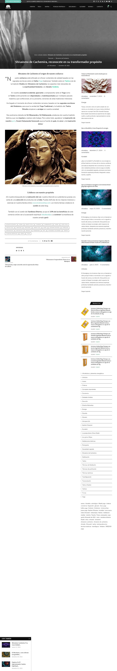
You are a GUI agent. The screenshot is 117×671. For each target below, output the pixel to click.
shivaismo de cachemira (100, 522)
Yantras (84, 489)
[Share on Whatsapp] (49, 241)
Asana (84, 381)
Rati (44, 230)
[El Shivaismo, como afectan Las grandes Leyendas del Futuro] (6, 654)
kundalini (65, 227)
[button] (23, 1)
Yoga (39, 6)
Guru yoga (64, 224)
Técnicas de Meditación (89, 465)
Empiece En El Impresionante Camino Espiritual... (19, 664)
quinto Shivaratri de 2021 (88, 517)
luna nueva (108, 510)
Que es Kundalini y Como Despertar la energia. (94, 128)
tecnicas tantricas (11, 233)
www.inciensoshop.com (41, 203)
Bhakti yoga (29, 224)
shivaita (83, 524)
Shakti (83, 519)
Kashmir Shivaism (55, 227)
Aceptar (68, 668)
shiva (86, 519)
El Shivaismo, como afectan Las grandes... (20, 653)
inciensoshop (104, 508)
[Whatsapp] (111, 1)
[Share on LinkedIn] (46, 241)
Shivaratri (89, 524)
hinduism (18, 227)
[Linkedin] (102, 1)
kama (44, 227)
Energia (83, 102)
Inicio (35, 55)
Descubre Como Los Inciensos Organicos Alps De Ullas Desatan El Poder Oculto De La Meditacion (95, 241)
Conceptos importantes (89, 389)
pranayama (36, 230)
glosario (97, 506)
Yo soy (84, 493)
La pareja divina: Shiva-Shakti (90, 433)
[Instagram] (100, 1)
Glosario (82, 6)
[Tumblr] (104, 1)
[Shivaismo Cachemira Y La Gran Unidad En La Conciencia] (6, 645)
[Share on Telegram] (51, 241)
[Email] (109, 1)
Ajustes (90, 668)
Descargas (72, 6)
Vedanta (102, 526)
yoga (28, 233)
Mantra (100, 513)
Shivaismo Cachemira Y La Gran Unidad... (20, 644)
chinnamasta (48, 224)
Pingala (28, 230)
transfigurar (95, 526)
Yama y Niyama (86, 485)
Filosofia (84, 413)
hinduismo (28, 227)
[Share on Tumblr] (48, 241)
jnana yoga (37, 227)
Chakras (84, 385)
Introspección (86, 421)
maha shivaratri (85, 513)
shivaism (91, 519)
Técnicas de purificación (89, 469)
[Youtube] (106, 1)
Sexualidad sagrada (88, 449)
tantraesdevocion (102, 524)
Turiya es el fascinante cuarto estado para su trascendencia (94, 74)
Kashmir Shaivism (87, 425)
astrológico (94, 503)
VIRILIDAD (108, 526)
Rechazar (79, 668)
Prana (98, 515)
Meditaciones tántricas (88, 441)
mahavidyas (9, 230)
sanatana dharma (105, 517)
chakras (38, 224)
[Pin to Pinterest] (44, 241)
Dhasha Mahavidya (87, 405)
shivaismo (98, 519)
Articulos (84, 269)
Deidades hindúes (87, 397)
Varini (22, 233)
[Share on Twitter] (43, 241)
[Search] (111, 6)
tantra (66, 230)
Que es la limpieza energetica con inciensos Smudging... (41, 1)
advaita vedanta (42, 55)
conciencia (84, 506)
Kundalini (84, 157)
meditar (83, 515)
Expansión (91, 506)
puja (109, 515)
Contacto (100, 6)
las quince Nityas (87, 437)
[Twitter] (98, 1)
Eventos (32, 6)
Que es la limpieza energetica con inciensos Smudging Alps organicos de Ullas (96, 185)
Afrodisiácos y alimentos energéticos (93, 373)
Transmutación (86, 481)
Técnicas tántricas (59, 6)
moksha (88, 515)
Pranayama (85, 445)
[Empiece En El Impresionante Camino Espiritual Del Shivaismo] (6, 664)
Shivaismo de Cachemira (89, 453)
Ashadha (87, 503)
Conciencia (85, 393)
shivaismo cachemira (54, 230)
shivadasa (53, 65)
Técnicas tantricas (87, 473)
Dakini (56, 224)
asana (21, 224)
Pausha (93, 515)
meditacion (19, 230)
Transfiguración (86, 477)
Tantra (47, 6)
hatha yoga (9, 227)
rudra (98, 517)
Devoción (85, 401)
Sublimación (85, 457)
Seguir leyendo (85, 122)
